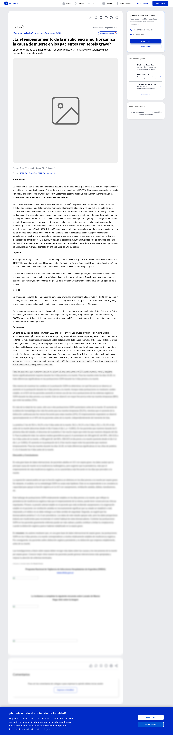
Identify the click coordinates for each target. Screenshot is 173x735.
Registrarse (151, 717)
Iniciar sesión (150, 724)
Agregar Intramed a (107, 33)
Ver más (144, 95)
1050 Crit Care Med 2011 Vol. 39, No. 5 (37, 173)
